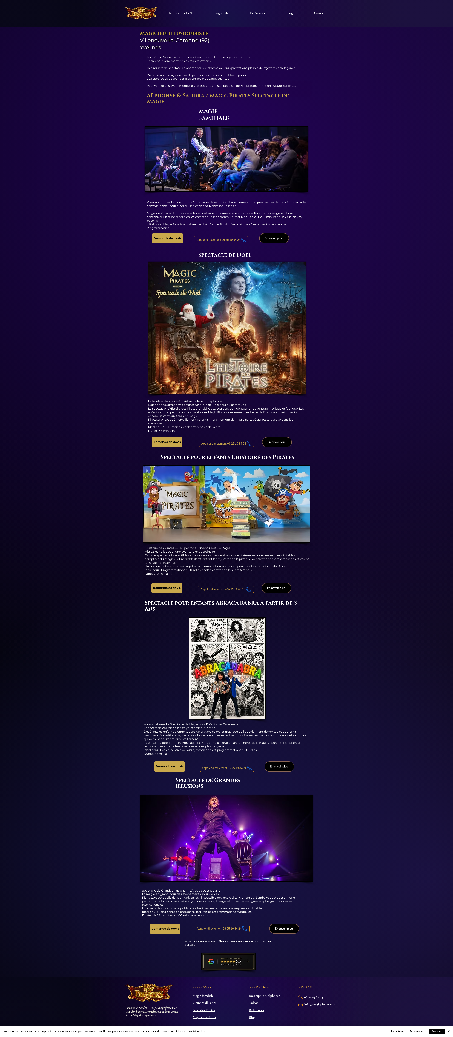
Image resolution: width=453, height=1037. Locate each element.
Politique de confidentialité (190, 1031)
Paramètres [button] (397, 1031)
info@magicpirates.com (320, 1004)
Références (256, 1010)
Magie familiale (203, 996)
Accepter (436, 1031)
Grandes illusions (204, 1003)
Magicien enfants (204, 1017)
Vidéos (253, 1003)
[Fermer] (449, 1031)
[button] (180, 13)
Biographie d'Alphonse (264, 996)
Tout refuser (416, 1031)
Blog (252, 1017)
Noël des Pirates (204, 1010)
